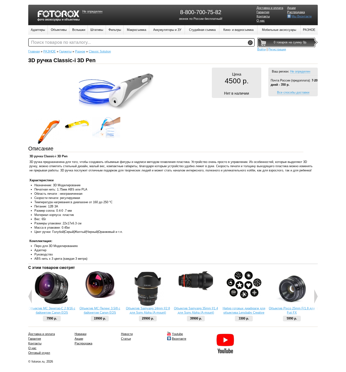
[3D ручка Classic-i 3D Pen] (116, 114)
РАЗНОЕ (49, 51)
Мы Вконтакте (302, 16)
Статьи (126, 338)
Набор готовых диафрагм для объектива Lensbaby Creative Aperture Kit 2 (244, 313)
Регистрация (277, 49)
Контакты (263, 16)
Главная (34, 51)
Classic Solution (100, 51)
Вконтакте (179, 338)
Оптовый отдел (39, 353)
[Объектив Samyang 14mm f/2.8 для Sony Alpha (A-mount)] (148, 305)
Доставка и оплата (270, 8)
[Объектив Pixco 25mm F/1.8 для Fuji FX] (292, 305)
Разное (80, 51)
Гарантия (263, 12)
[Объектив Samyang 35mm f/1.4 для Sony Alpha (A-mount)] (195, 289)
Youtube (177, 334)
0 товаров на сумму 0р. (290, 42)
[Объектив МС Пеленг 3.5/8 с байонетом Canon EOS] (99, 297)
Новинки (80, 334)
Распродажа (296, 12)
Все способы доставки (293, 92)
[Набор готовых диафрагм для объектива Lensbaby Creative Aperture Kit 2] (244, 297)
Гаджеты (65, 51)
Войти (261, 49)
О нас (261, 20)
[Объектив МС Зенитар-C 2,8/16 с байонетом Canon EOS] (51, 304)
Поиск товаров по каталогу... (61, 42)
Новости (127, 334)
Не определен (300, 71)
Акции (291, 8)
